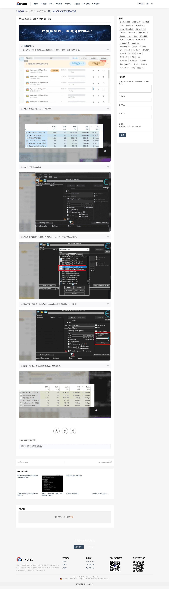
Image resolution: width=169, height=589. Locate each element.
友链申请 (97, 4)
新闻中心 (65, 561)
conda (122, 29)
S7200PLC (143, 36)
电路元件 (128, 64)
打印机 (139, 54)
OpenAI (122, 36)
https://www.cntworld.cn (36, 445)
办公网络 (87, 4)
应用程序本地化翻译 (72, 493)
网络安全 (140, 68)
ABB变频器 (129, 25)
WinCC (122, 39)
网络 (133, 68)
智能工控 (30, 11)
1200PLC (146, 22)
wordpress (135, 43)
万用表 (135, 46)
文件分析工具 (90, 564)
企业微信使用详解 (23, 463)
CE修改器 (27, 46)
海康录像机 (124, 61)
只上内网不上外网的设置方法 (99, 493)
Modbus (122, 32)
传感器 (78, 4)
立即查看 (79, 547)
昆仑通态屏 (124, 57)
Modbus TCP (143, 32)
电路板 (136, 64)
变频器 (44, 4)
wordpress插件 (125, 46)
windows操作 (23, 440)
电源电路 (143, 61)
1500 (121, 25)
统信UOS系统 (124, 68)
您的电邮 (122, 113)
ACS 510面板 (140, 25)
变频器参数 (136, 50)
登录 (71, 517)
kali (144, 29)
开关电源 (131, 54)
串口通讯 (143, 46)
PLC (52, 4)
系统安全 (144, 64)
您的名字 (122, 96)
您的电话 (122, 105)
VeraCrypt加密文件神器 (105, 463)
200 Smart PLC (125, 22)
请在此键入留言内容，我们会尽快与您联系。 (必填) (134, 82)
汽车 (138, 57)
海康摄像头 (134, 61)
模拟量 (132, 57)
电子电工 (69, 4)
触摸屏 (60, 4)
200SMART (136, 22)
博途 (121, 50)
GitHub (138, 29)
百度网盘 (32, 440)
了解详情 (90, 547)
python (135, 36)
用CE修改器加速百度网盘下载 (34, 446)
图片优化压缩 (90, 568)
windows (130, 39)
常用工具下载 (90, 561)
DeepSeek (129, 29)
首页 (36, 4)
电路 (121, 64)
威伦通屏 (145, 50)
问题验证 (130, 125)
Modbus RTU (132, 32)
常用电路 (123, 54)
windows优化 (140, 39)
